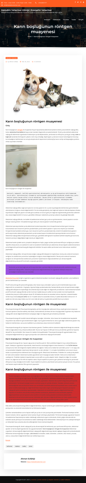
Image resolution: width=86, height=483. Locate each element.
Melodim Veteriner (11, 58)
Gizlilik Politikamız (65, 479)
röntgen (20, 130)
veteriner (33, 479)
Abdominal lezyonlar (12, 278)
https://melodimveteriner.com (36, 462)
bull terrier (9, 446)
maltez (24, 446)
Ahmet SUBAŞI (13, 61)
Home (30, 36)
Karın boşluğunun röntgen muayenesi (46, 36)
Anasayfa (47, 20)
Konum (8, 440)
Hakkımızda (56, 20)
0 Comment (37, 61)
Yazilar (74, 20)
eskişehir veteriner (53, 479)
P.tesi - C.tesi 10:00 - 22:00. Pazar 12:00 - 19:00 (17, 3)
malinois (17, 446)
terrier (30, 446)
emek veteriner (42, 479)
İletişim (81, 20)
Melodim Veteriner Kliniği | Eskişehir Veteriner (26, 10)
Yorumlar (66, 20)
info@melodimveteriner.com (12, 5)
